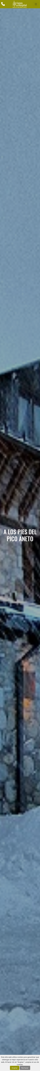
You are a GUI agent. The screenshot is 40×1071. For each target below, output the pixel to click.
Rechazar (25, 1068)
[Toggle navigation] (36, 4)
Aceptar (15, 1068)
